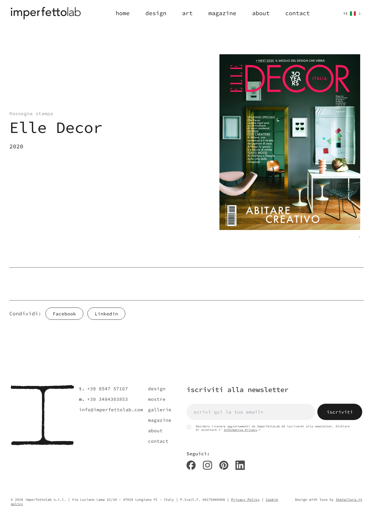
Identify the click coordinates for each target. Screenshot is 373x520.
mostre (157, 399)
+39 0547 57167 (107, 388)
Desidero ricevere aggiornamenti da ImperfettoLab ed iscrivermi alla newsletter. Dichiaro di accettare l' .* (273, 428)
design (157, 388)
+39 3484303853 (107, 399)
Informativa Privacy (240, 430)
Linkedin (106, 314)
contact (158, 441)
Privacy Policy (245, 499)
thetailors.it (349, 499)
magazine (159, 420)
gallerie (159, 409)
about (155, 430)
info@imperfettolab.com (111, 409)
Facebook (64, 314)
